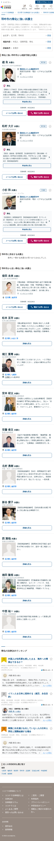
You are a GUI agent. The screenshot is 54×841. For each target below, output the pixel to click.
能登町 (10, 774)
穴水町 (4, 774)
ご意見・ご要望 (37, 795)
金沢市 (14, 297)
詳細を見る (27, 344)
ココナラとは (10, 806)
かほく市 (14, 338)
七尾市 (14, 375)
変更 (49, 35)
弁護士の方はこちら (44, 2)
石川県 (7, 297)
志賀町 (28, 771)
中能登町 (44, 771)
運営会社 (8, 826)
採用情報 (8, 829)
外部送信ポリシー (38, 806)
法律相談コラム (11, 802)
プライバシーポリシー (40, 802)
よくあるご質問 (11, 809)
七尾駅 (7, 377)
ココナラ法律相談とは (14, 795)
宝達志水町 (36, 771)
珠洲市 (16, 771)
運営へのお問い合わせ (14, 812)
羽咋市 (22, 69)
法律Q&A (9, 799)
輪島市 (10, 771)
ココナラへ (7, 2)
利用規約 (35, 799)
